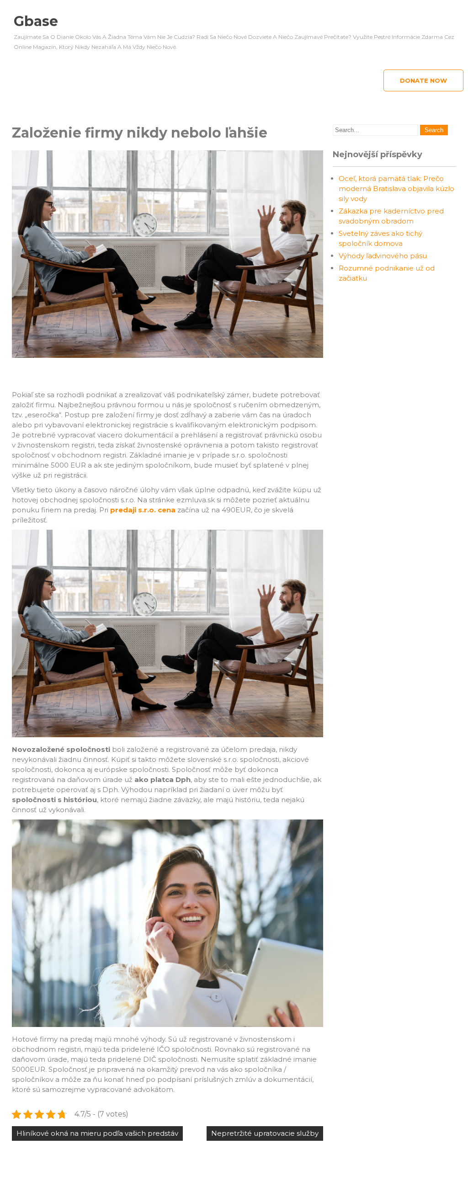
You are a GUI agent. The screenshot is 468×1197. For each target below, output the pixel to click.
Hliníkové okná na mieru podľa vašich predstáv (97, 1133)
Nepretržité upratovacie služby (265, 1133)
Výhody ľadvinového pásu (383, 255)
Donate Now (423, 80)
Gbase (36, 21)
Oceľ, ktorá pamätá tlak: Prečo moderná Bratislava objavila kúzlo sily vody (396, 188)
